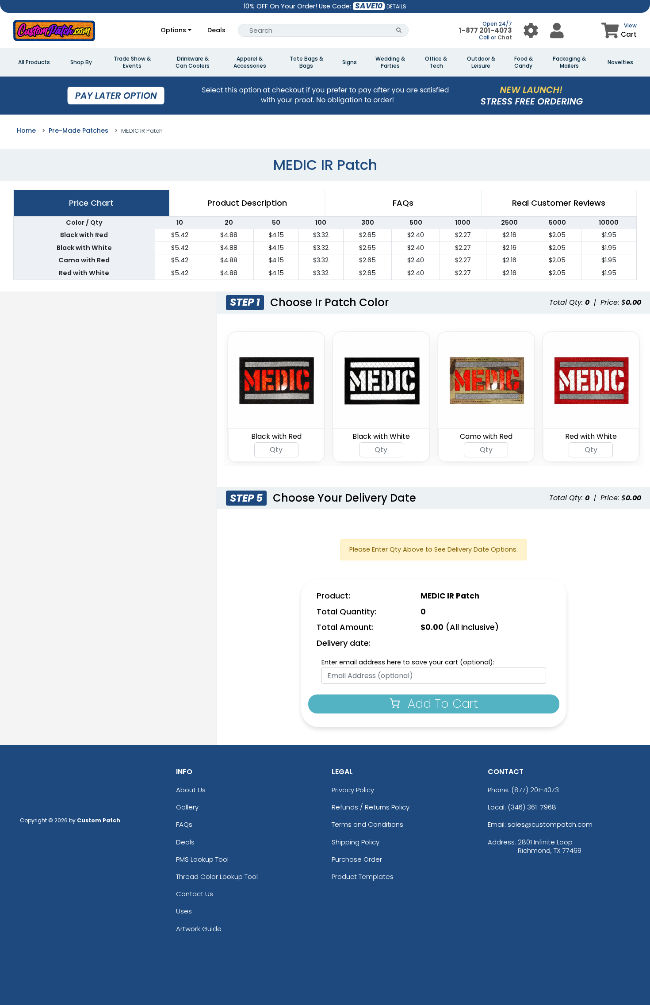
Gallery (187, 807)
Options (173, 30)
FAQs (184, 824)
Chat (504, 37)
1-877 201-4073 (485, 30)
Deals (216, 30)
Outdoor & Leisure (481, 62)
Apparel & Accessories (249, 62)
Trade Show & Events (132, 62)
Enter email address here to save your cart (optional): (407, 662)
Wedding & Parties (390, 62)
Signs (349, 62)
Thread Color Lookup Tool (217, 876)
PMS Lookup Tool (202, 859)
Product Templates (363, 876)
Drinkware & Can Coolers (193, 62)
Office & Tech (436, 62)
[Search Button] (399, 30)
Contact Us (194, 893)
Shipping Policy (355, 842)
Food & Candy (523, 62)
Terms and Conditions (367, 824)
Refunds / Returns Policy (370, 807)
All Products (34, 62)
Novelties (620, 62)
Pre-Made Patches (78, 130)
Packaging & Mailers (569, 62)
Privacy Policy (353, 789)
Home (26, 130)
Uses (184, 911)
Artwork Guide (199, 928)
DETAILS (396, 6)
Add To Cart (441, 703)
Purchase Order (357, 859)
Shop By (81, 62)
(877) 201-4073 (535, 789)
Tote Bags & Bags (306, 62)
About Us (191, 789)
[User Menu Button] (531, 30)
